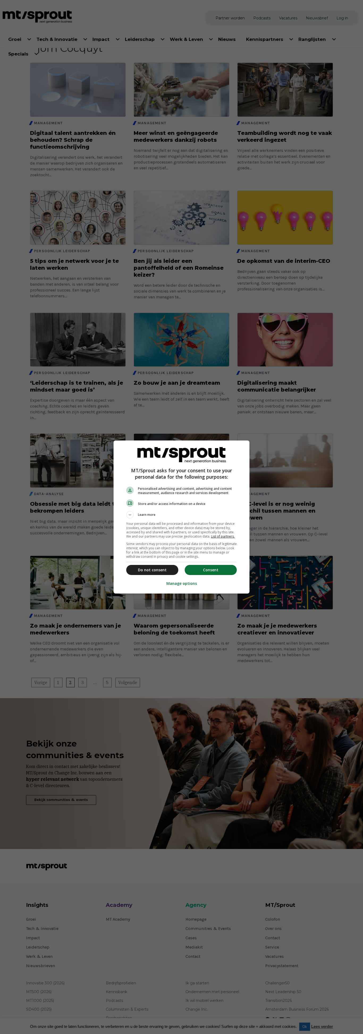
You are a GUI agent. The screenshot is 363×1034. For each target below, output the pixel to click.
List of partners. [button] (223, 536)
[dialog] (181, 517)
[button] (181, 514)
